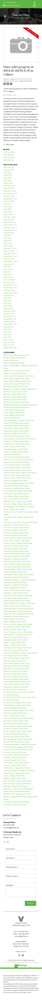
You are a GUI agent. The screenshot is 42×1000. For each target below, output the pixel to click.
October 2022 (9, 290)
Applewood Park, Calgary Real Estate (18, 376)
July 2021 (7, 329)
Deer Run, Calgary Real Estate (15, 499)
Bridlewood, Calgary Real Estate (16, 407)
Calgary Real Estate (11, 418)
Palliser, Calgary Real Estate (14, 645)
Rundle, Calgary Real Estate (14, 690)
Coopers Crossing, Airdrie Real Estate (18, 460)
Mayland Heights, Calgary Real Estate (18, 609)
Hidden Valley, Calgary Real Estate (17, 564)
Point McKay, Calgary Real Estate (16, 658)
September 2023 (10, 261)
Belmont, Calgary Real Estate (15, 392)
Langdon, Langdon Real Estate (15, 585)
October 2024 (9, 227)
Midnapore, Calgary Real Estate (16, 616)
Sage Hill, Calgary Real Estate (15, 708)
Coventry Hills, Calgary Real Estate (17, 478)
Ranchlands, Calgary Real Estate (16, 663)
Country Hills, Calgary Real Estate (17, 475)
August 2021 (8, 327)
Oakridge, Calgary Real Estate (15, 640)
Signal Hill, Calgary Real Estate (15, 723)
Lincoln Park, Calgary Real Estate (16, 590)
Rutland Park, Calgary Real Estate (17, 703)
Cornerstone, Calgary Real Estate (16, 467)
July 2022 (7, 298)
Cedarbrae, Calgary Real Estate (16, 431)
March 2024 (8, 246)
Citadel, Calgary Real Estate (14, 447)
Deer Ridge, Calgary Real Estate (16, 496)
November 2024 (10, 225)
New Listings (8, 155)
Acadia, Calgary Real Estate (14, 358)
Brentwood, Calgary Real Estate (16, 402)
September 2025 (10, 199)
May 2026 (7, 178)
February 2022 (9, 311)
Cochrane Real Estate (12, 454)
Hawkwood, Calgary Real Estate (16, 556)
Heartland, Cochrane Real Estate (16, 561)
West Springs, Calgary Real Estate (17, 784)
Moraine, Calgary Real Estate (15, 629)
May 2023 (7, 272)
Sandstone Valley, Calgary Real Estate (18, 710)
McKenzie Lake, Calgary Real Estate (17, 611)
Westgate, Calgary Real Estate (15, 786)
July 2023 (7, 267)
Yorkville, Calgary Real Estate (15, 805)
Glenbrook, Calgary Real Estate (16, 546)
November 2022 (10, 288)
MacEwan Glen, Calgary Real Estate (17, 595)
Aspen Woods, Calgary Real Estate (17, 381)
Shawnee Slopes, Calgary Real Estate (18, 718)
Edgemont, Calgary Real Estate (16, 525)
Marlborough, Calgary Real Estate (17, 606)
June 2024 (7, 238)
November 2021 (9, 319)
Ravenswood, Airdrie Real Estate (16, 666)
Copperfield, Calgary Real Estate (16, 462)
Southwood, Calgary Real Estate (16, 737)
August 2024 (8, 233)
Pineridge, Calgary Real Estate (15, 656)
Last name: (10, 858)
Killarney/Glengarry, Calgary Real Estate (19, 580)
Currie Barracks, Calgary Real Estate (18, 491)
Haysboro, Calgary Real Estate (15, 559)
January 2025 (8, 220)
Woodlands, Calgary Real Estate (16, 802)
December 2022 (10, 285)
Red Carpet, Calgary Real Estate (16, 669)
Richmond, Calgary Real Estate (15, 677)
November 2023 (10, 256)
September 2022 (10, 293)
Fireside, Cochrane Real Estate (15, 535)
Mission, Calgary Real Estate (14, 622)
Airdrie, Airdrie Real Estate (13, 363)
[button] (9, 3)
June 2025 (7, 207)
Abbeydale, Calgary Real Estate (16, 355)
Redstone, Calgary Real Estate (15, 671)
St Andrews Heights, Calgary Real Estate (19, 744)
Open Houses (8, 157)
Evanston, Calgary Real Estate (15, 530)
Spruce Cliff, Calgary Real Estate (16, 742)
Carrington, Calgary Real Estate (16, 426)
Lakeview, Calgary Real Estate (15, 582)
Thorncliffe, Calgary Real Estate (16, 763)
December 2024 (10, 222)
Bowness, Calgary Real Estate (15, 397)
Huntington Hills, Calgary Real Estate (18, 575)
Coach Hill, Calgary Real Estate (15, 452)
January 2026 (8, 188)
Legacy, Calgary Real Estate (14, 588)
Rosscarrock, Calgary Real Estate (16, 684)
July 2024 (7, 235)
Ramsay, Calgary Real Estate (14, 661)
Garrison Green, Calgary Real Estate (17, 543)
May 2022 (7, 303)
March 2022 (8, 309)
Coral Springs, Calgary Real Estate (17, 465)
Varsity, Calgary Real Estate (14, 776)
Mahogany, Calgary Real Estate (16, 598)
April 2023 (7, 275)
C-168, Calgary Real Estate (13, 410)
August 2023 (8, 264)
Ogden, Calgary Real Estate (14, 643)
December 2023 (10, 254)
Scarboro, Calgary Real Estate (15, 713)
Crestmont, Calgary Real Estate (16, 486)
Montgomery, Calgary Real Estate (17, 627)
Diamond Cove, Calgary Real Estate (17, 501)
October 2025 (9, 196)
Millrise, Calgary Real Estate (14, 619)
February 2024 (9, 248)
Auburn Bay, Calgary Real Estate (16, 384)
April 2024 (7, 243)
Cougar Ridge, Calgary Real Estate (17, 470)
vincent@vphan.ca (13, 5)
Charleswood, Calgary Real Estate (17, 436)
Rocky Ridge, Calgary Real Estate (16, 682)
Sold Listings (8, 160)
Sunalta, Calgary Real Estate (14, 752)
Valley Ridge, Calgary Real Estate (16, 773)
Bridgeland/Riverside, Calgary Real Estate (20, 405)
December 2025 (10, 191)
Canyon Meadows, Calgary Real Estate (18, 420)
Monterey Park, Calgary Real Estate (17, 624)
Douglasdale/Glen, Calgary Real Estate (19, 507)
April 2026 (7, 181)
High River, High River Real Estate (17, 567)
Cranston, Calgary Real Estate (15, 481)
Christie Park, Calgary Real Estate (16, 444)
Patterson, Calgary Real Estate (15, 650)
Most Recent (8, 167)
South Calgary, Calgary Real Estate (17, 731)
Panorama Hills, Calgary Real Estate (17, 648)
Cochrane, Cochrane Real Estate (16, 457)
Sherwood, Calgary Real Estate (15, 721)
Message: (9, 885)
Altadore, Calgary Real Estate (15, 373)
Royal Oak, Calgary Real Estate (15, 687)
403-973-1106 (11, 3)
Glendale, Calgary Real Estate (15, 549)
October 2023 (9, 259)
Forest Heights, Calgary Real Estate (17, 538)
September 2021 (10, 324)
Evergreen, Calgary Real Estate (16, 533)
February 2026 (9, 186)
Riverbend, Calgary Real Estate (16, 679)
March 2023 (8, 277)
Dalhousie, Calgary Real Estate (15, 494)
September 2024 (10, 230)
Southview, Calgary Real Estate (16, 734)
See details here (9, 95)
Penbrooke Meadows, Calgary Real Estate (20, 653)
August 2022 (8, 295)
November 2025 (10, 194)
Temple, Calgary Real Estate (14, 760)
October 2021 (8, 322)
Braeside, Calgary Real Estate (15, 400)
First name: (10, 849)
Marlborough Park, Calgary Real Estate (19, 603)
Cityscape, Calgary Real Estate (15, 449)
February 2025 (9, 217)
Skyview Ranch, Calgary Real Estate (17, 726)
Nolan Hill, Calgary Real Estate (15, 637)
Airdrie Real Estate (10, 360)
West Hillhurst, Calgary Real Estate (17, 781)
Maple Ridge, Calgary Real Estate (16, 601)
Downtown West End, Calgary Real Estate (20, 522)
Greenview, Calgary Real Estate (16, 551)
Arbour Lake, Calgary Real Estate (16, 379)
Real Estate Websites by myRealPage (26, 962)
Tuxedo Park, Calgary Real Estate (17, 768)
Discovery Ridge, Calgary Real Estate (18, 504)
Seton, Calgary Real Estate (14, 716)
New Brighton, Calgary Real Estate (17, 635)
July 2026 (7, 173)
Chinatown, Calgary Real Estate (16, 441)
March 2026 (8, 183)
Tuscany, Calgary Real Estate (15, 765)
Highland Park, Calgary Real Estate (17, 569)
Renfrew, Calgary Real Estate (15, 674)
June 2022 (7, 301)
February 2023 (9, 280)
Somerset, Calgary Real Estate (15, 729)
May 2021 (7, 335)
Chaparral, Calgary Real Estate (15, 433)
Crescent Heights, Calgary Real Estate (18, 483)
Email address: (12, 867)
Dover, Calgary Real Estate (14, 509)
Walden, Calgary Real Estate (14, 778)
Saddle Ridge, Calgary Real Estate (17, 705)
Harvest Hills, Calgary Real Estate (16, 554)
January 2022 (9, 314)
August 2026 (8, 170)
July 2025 (7, 204)
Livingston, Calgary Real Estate (15, 593)
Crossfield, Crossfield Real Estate (16, 488)
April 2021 (7, 337)
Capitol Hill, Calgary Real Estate (16, 423)
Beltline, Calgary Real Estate (14, 394)
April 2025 (7, 212)
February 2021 (9, 342)
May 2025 (7, 209)
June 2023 (7, 269)
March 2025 (8, 214)
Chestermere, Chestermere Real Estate (19, 439)
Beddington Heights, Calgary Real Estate (20, 389)
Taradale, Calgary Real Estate (15, 757)
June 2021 (7, 332)
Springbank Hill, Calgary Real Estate (18, 739)
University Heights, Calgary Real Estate (19, 771)
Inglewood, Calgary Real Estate (16, 577)
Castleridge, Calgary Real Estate (16, 428)
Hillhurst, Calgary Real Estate (15, 572)
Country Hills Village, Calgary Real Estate (19, 473)
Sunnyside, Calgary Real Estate (16, 755)
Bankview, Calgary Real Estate (15, 387)
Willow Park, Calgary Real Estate (16, 791)
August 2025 (8, 201)
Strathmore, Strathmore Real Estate (18, 750)
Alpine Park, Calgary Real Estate (16, 371)
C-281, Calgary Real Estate (13, 413)
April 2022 (7, 306)
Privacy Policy (8, 962)
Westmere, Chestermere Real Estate (18, 789)
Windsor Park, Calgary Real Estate (17, 794)
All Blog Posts (9, 152)
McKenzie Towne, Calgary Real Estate (18, 614)
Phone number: (12, 876)
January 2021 (8, 345)
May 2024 (7, 241)
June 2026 (7, 175)
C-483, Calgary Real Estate (14, 415)
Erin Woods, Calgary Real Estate (16, 528)
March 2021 (8, 340)
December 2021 (9, 316)
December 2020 (10, 348)
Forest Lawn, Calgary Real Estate (21, 81)
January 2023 (9, 282)
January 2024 (9, 251)
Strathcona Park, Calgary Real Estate (18, 747)
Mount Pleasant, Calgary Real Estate (18, 632)
